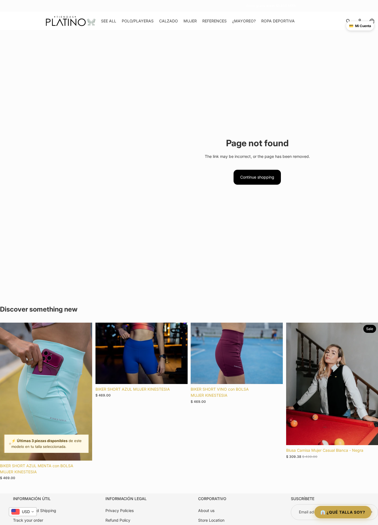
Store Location (211, 520)
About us (206, 510)
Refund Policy (117, 520)
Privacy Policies (119, 510)
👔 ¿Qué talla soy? (342, 512)
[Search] (348, 21)
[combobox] (23, 511)
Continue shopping (257, 177)
